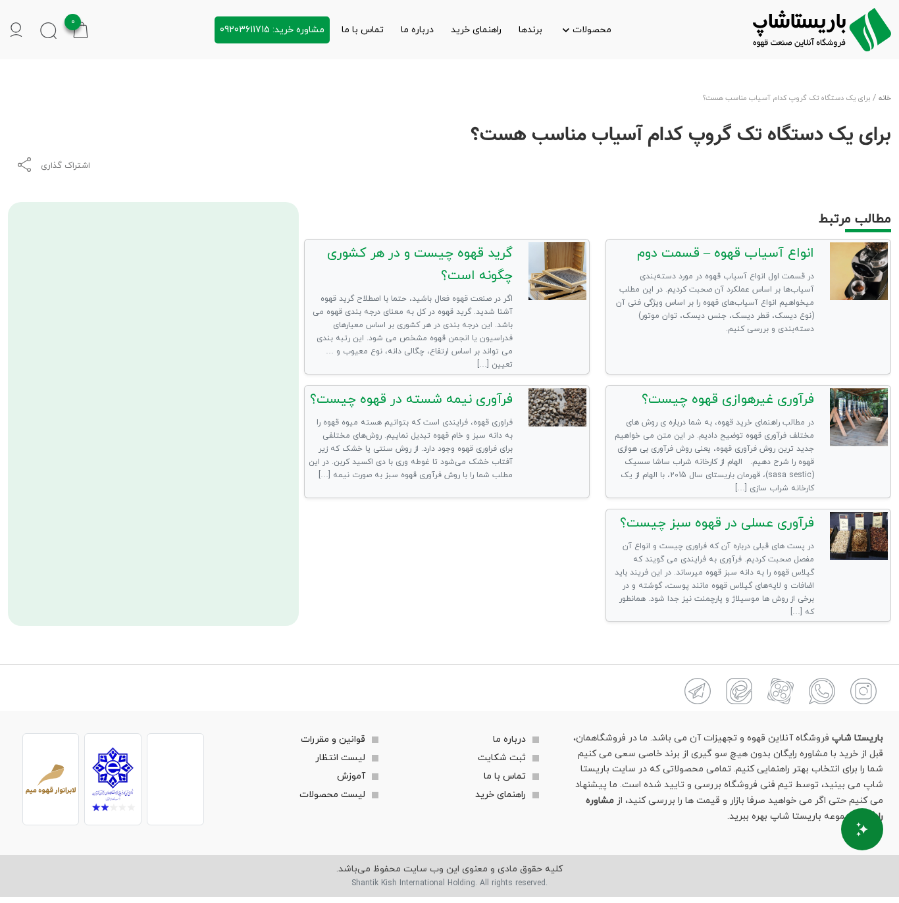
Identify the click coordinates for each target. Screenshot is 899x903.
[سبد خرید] (80, 29)
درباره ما (417, 30)
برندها (530, 30)
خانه (885, 98)
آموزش (351, 776)
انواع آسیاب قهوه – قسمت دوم (725, 253)
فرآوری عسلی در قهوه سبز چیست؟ (717, 523)
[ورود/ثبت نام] (16, 29)
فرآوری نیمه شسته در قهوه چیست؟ (411, 399)
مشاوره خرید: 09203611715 (272, 30)
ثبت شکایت (502, 758)
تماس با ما (363, 30)
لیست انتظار (340, 758)
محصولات (592, 30)
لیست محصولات (332, 794)
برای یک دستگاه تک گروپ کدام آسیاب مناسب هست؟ (681, 135)
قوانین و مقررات (333, 739)
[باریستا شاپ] (822, 30)
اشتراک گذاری (65, 166)
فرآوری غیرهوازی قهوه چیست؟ (728, 399)
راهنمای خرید (476, 30)
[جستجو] (48, 29)
